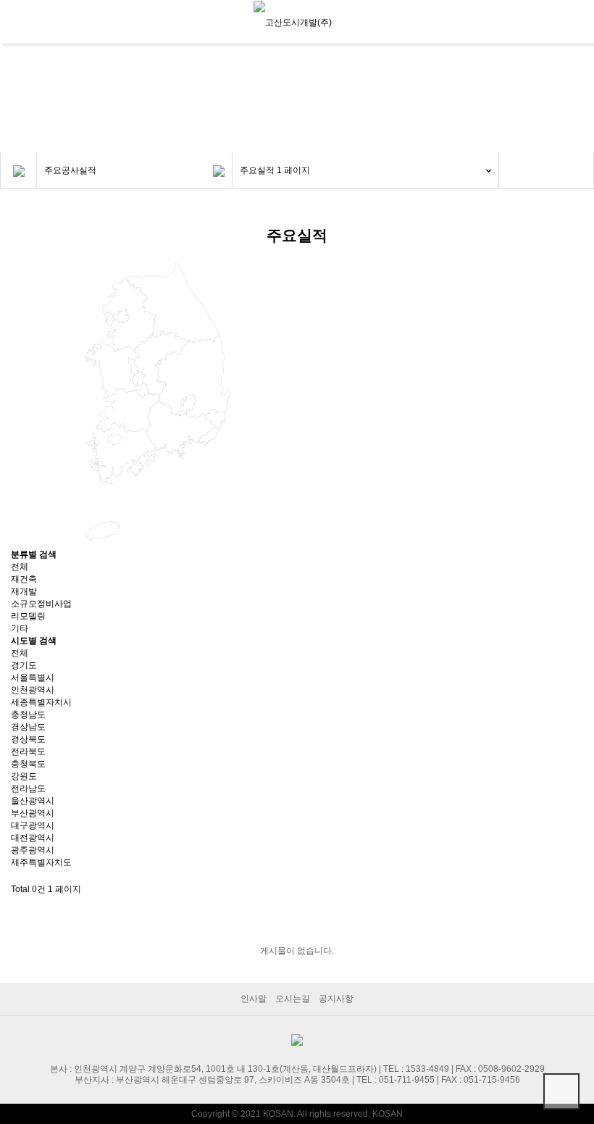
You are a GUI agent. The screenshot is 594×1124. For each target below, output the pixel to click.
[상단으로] (561, 1091)
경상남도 (28, 727)
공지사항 (336, 999)
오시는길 (292, 999)
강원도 (24, 776)
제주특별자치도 (41, 862)
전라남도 (28, 788)
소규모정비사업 (41, 604)
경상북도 (28, 739)
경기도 (24, 665)
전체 (19, 567)
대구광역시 (32, 825)
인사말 (253, 999)
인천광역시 (32, 690)
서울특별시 (32, 678)
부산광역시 (32, 813)
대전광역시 (32, 838)
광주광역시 (32, 850)
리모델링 (28, 616)
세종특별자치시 (41, 702)
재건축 (24, 579)
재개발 (24, 591)
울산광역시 (32, 801)
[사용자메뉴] (576, 24)
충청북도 (28, 764)
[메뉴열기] (18, 22)
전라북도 (28, 751)
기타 (19, 628)
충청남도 (28, 714)
